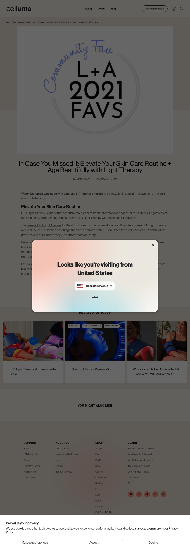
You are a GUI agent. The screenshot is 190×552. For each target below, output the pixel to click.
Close (95, 296)
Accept (94, 542)
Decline (153, 542)
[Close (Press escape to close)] (153, 245)
